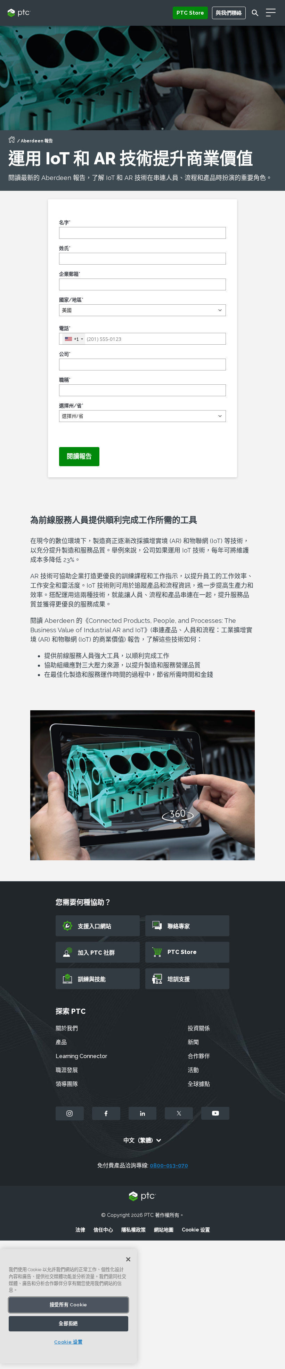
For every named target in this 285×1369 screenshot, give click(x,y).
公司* (65, 354)
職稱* (65, 380)
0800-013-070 (169, 1165)
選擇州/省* (71, 405)
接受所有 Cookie (68, 1304)
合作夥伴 (199, 1056)
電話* (65, 328)
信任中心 (103, 1230)
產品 (61, 1042)
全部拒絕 (68, 1323)
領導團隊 (67, 1084)
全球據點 (199, 1084)
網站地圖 (163, 1230)
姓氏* (65, 248)
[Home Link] (12, 142)
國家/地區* (71, 300)
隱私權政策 (133, 1230)
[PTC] (142, 1197)
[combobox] (73, 339)
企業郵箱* (69, 274)
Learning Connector (81, 1056)
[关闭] (128, 1259)
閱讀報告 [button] (79, 456)
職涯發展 (67, 1070)
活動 (193, 1070)
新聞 (193, 1042)
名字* (65, 222)
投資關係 (199, 1028)
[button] (142, 310)
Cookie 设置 (196, 1230)
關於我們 (67, 1028)
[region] (68, 1306)
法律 (80, 1230)
